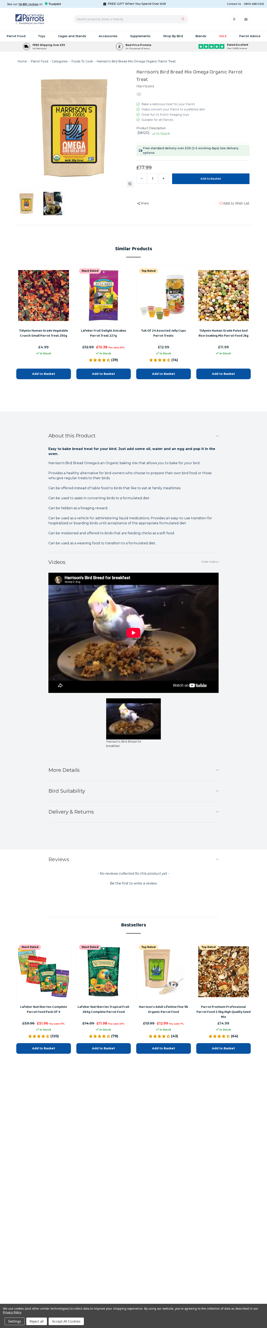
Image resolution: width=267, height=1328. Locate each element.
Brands (200, 36)
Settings (14, 1321)
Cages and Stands (72, 36)
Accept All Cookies (66, 1321)
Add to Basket (43, 1048)
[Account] (234, 20)
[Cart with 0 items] (246, 20)
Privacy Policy (12, 1312)
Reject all (37, 1321)
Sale (223, 36)
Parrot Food (16, 36)
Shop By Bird (173, 36)
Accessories (108, 36)
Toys (41, 36)
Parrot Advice (249, 36)
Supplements (140, 36)
